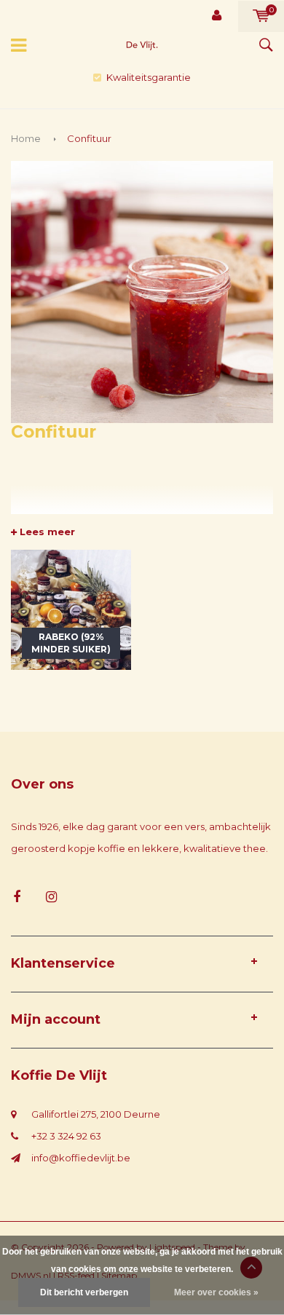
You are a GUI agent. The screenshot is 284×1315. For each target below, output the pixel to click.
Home (26, 138)
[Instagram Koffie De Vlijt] (51, 897)
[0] (261, 16)
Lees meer (46, 531)
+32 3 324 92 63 (66, 1136)
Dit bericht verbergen (84, 1292)
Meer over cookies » (216, 1292)
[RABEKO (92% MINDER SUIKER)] (71, 608)
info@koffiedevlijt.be (80, 1158)
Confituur (89, 138)
